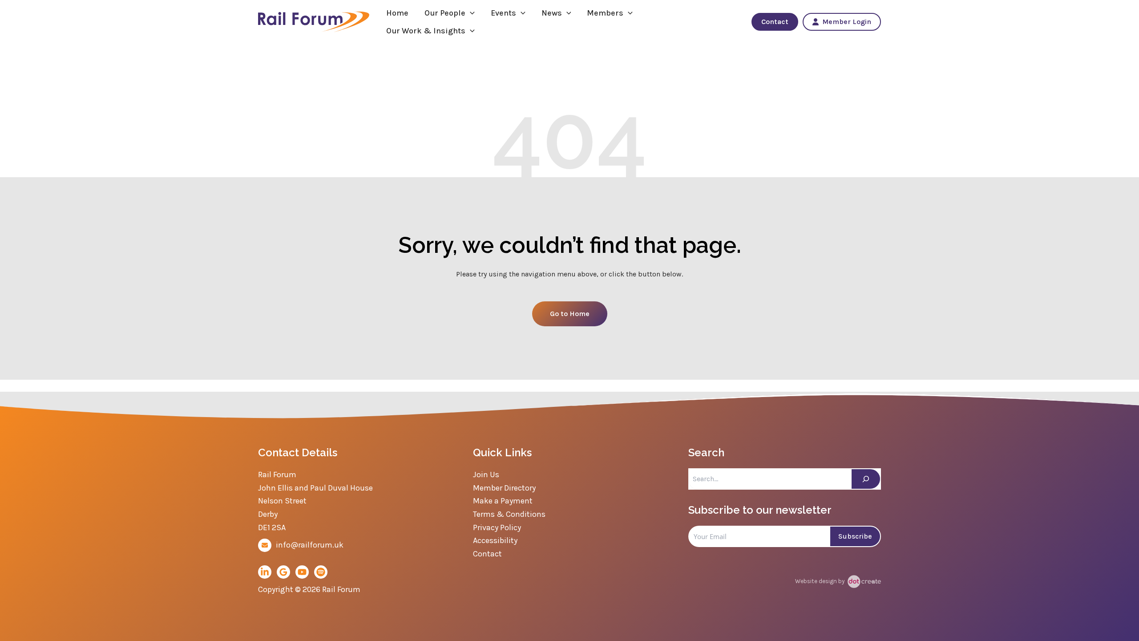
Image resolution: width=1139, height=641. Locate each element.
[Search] (866, 479)
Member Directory (504, 488)
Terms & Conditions (509, 514)
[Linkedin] (264, 572)
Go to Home (570, 313)
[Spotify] (320, 572)
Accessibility (495, 540)
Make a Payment (503, 501)
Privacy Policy (497, 527)
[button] (470, 13)
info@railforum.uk (309, 545)
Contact (774, 21)
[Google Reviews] (283, 572)
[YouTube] (302, 572)
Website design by (820, 581)
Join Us (486, 474)
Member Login (846, 21)
